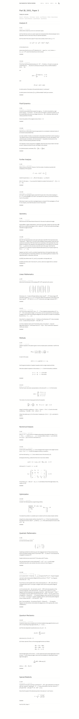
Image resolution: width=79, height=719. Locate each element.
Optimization (21, 18)
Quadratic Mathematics (28, 18)
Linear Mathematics (43, 17)
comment (21, 54)
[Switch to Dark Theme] (59, 3)
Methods (49, 17)
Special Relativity (44, 18)
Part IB (47, 3)
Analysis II (21, 17)
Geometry (37, 17)
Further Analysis (32, 17)
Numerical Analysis (54, 17)
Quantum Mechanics (36, 18)
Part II (51, 3)
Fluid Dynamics (26, 17)
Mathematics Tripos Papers (27, 3)
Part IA (42, 3)
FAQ (56, 3)
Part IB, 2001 (27, 29)
